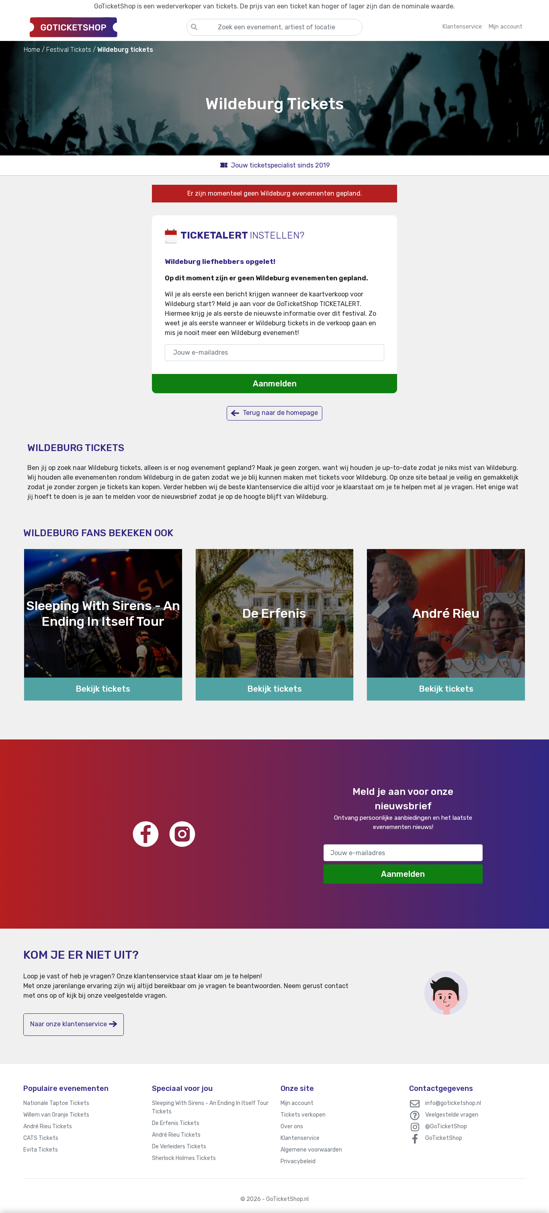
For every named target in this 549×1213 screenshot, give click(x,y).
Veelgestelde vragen (451, 1114)
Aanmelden (275, 383)
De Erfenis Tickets (175, 1123)
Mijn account (297, 1103)
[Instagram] (182, 834)
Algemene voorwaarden (311, 1149)
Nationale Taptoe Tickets (56, 1103)
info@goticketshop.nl (453, 1103)
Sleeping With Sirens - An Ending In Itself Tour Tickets (210, 1107)
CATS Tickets (40, 1138)
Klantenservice (300, 1138)
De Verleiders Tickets (179, 1146)
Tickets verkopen (303, 1114)
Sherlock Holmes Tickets (184, 1158)
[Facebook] (146, 834)
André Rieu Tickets (47, 1126)
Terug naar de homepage (279, 413)
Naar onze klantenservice (68, 1024)
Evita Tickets (40, 1149)
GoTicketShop (443, 1138)
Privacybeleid (298, 1161)
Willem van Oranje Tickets (56, 1114)
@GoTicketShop (446, 1126)
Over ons (292, 1126)
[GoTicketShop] (104, 27)
